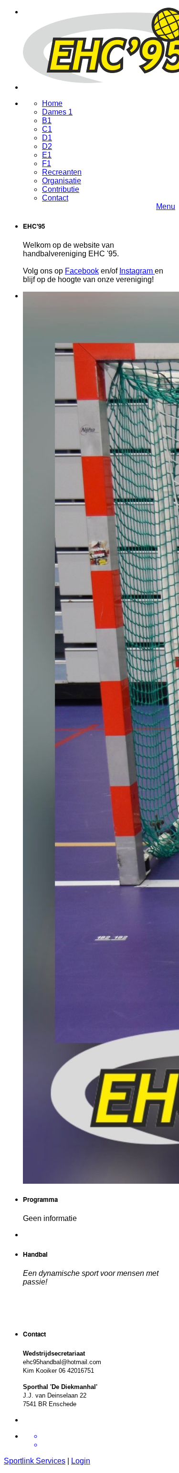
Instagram (137, 271)
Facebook (82, 271)
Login (80, 1461)
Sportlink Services (34, 1461)
